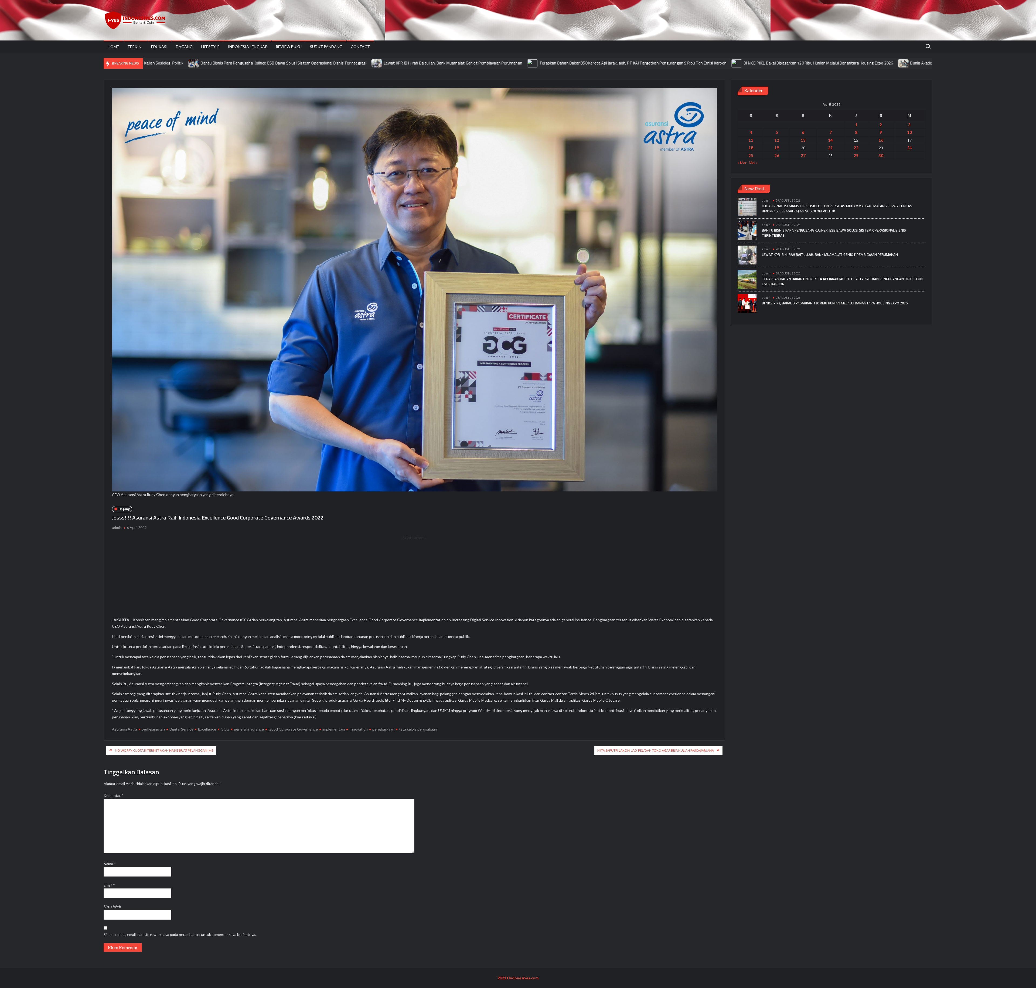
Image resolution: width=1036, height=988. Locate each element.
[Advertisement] (414, 578)
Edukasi (159, 46)
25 (750, 155)
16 (880, 140)
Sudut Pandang (326, 46)
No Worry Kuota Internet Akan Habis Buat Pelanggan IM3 (164, 750)
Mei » (753, 162)
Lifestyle (210, 46)
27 (803, 155)
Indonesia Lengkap (247, 46)
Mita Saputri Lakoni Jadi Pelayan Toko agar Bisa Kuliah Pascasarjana (655, 750)
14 (830, 140)
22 (856, 147)
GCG (225, 729)
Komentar (113, 795)
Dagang (184, 46)
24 (909, 147)
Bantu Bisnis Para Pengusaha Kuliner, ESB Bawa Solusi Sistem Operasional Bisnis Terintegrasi (192, 63)
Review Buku (289, 46)
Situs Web (112, 906)
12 (776, 140)
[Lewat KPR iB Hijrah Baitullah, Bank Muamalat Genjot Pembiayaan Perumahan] (286, 63)
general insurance (249, 729)
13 (803, 140)
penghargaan (383, 729)
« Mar (742, 162)
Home (113, 46)
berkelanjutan (153, 729)
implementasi (333, 729)
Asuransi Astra (124, 729)
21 (830, 147)
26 (776, 155)
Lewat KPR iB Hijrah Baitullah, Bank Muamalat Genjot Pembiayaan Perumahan (362, 63)
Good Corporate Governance (293, 729)
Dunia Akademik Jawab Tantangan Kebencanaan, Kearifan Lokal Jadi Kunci (884, 63)
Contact (360, 46)
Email (109, 885)
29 (856, 155)
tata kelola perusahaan (418, 729)
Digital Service (181, 729)
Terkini (135, 46)
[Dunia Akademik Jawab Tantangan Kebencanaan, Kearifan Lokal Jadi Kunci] (812, 63)
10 (909, 132)
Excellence (207, 729)
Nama (110, 863)
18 (750, 147)
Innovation (358, 729)
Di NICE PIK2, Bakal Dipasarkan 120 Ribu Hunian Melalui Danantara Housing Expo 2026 (727, 63)
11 (750, 140)
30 (880, 155)
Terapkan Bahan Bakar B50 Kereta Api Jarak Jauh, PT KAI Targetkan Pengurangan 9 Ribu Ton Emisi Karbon (541, 63)
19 (776, 147)
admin (117, 527)
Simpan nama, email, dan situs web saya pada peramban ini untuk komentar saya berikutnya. (180, 934)
